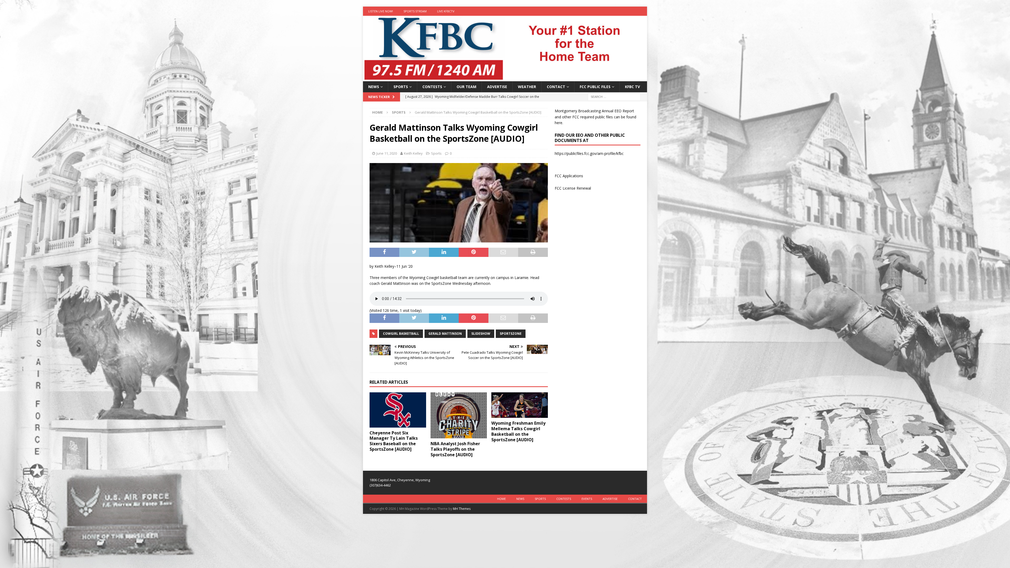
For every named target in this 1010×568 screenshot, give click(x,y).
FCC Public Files (595, 86)
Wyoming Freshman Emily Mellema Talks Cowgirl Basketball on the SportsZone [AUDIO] (518, 431)
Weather (527, 86)
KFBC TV (632, 86)
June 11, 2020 (386, 153)
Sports (400, 86)
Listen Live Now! (380, 11)
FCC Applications (569, 175)
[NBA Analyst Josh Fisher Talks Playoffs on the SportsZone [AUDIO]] (459, 415)
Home (501, 499)
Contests (432, 86)
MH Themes (462, 508)
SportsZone (511, 333)
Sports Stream (415, 11)
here (558, 122)
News (373, 86)
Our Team (466, 86)
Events (587, 499)
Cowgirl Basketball (401, 333)
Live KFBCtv (445, 11)
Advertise (497, 86)
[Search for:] (614, 96)
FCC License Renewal (573, 188)
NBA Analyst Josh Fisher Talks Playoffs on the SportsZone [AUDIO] (455, 449)
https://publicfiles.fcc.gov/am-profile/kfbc (589, 153)
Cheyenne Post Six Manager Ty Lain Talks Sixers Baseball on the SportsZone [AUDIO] (394, 441)
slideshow (480, 333)
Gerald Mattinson (445, 333)
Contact (556, 86)
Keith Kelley (413, 153)
